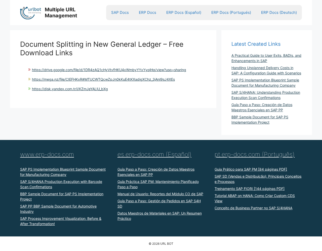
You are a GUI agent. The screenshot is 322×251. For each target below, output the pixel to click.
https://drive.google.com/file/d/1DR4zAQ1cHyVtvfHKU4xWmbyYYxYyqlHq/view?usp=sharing (109, 70)
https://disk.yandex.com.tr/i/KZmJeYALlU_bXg (70, 89)
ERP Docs (147, 12)
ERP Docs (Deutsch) (279, 12)
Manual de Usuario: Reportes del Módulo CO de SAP (160, 194)
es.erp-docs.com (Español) (154, 154)
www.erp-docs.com (47, 154)
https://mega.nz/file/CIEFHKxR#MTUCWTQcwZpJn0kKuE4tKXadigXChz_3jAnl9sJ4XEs (103, 79)
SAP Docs (120, 12)
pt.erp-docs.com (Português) (255, 154)
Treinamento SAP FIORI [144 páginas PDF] (250, 188)
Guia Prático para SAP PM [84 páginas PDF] (251, 169)
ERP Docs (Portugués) (231, 12)
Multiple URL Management (61, 13)
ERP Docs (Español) (183, 12)
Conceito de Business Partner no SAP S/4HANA (253, 208)
